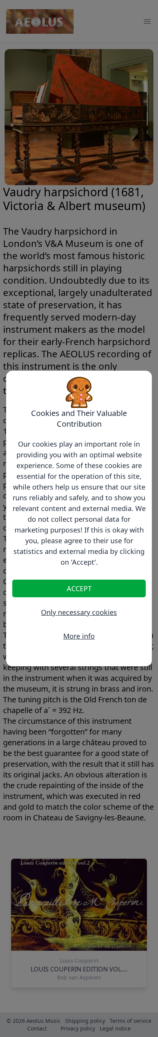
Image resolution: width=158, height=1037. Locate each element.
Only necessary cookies (79, 612)
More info (79, 636)
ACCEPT (79, 588)
